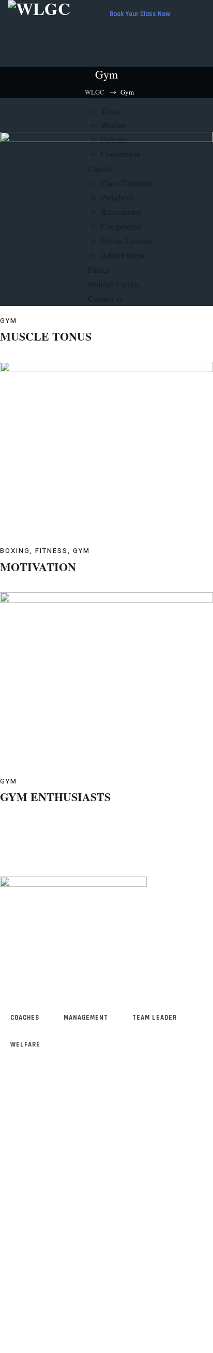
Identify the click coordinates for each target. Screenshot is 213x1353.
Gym (8, 321)
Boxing (15, 551)
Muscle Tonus (46, 336)
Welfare (25, 1044)
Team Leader (154, 1017)
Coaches (24, 1017)
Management (86, 1017)
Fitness (51, 551)
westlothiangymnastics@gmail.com (57, 1186)
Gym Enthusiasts (55, 796)
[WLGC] (39, 8)
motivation (38, 566)
